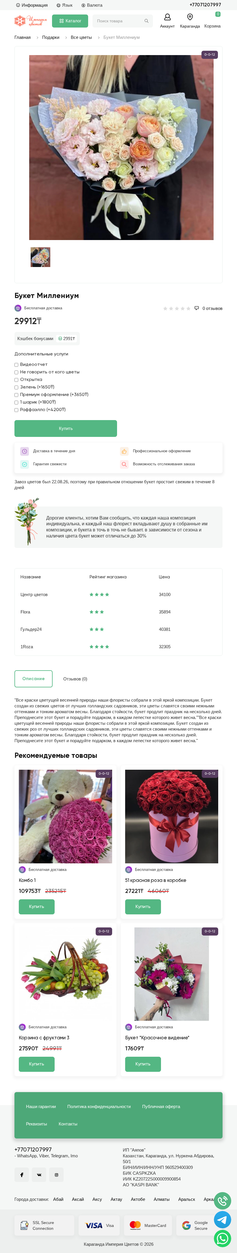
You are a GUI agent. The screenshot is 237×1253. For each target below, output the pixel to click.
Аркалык (212, 1199)
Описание (33, 679)
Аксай (78, 1199)
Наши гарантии (41, 1106)
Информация (35, 5)
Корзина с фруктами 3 (44, 1038)
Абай (58, 1199)
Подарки (50, 37)
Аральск (186, 1199)
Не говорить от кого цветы (49, 372)
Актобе (138, 1199)
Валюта (94, 5)
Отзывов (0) (75, 678)
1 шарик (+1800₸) (38, 402)
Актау (116, 1199)
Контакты (68, 1123)
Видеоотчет (34, 364)
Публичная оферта (161, 1106)
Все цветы (81, 37)
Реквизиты (36, 1123)
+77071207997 (205, 5)
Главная (22, 37)
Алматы (162, 1199)
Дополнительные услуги (41, 354)
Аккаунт (167, 26)
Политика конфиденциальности (99, 1106)
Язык (67, 5)
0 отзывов (212, 308)
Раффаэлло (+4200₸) (43, 410)
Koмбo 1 (27, 880)
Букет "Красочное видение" (157, 1038)
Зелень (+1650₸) (37, 387)
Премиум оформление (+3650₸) (54, 395)
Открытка (31, 379)
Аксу (97, 1199)
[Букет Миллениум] (121, 147)
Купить (66, 428)
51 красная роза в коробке (155, 880)
